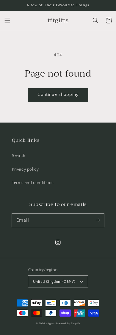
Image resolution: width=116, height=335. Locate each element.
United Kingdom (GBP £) (54, 282)
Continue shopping (58, 94)
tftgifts (50, 323)
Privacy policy (25, 169)
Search (19, 155)
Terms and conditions (33, 182)
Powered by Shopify (68, 323)
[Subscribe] (97, 220)
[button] (7, 20)
